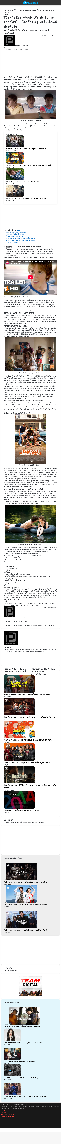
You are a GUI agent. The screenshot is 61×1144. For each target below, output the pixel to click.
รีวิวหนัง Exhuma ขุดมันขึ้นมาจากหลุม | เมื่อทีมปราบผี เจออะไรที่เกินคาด (25, 1096)
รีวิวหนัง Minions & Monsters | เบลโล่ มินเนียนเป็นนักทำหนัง (28, 740)
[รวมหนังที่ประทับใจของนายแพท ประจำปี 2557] (19, 808)
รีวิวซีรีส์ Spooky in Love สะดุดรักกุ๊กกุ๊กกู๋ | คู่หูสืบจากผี (19, 1061)
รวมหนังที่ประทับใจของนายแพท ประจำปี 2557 (22, 810)
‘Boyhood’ (21, 126)
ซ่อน (18, 230)
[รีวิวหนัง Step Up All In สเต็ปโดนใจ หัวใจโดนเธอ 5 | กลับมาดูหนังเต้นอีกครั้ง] (15, 163)
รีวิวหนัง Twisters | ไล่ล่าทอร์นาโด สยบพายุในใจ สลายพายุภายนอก (26, 198)
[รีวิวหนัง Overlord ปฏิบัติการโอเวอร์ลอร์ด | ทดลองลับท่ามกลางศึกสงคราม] (19, 783)
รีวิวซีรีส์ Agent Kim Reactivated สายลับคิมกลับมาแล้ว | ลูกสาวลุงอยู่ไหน (25, 882)
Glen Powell (18, 603)
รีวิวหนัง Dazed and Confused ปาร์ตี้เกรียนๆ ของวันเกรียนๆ (27, 695)
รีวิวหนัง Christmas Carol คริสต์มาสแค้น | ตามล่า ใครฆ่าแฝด (22, 1026)
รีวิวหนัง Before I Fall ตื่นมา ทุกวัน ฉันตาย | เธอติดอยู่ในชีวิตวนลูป (30, 717)
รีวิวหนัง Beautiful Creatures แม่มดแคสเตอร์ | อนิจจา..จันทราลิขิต (26, 149)
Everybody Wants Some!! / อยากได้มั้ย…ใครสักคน (27, 556)
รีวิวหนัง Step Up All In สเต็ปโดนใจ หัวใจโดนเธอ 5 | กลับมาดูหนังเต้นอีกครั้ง (28, 165)
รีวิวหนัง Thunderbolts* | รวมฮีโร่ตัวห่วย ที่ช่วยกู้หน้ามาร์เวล (28, 763)
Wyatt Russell (25, 605)
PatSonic (17, 45)
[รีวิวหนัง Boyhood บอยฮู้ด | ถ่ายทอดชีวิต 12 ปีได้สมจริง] (15, 180)
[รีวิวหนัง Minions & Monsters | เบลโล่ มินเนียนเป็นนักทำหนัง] (19, 737)
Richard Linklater (43, 87)
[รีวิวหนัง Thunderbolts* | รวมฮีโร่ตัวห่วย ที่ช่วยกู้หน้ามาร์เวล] (19, 760)
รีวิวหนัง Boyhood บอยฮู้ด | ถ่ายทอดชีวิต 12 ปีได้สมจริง (22, 182)
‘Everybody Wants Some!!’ (14, 87)
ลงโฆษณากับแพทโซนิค (10, 970)
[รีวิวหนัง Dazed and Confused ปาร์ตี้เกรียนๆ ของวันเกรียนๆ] (19, 692)
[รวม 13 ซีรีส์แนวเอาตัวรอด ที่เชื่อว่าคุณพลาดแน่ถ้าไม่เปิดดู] (12, 1076)
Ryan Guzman (42, 603)
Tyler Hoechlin (14, 605)
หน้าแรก (6, 10)
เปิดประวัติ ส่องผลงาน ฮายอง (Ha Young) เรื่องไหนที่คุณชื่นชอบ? (23, 1043)
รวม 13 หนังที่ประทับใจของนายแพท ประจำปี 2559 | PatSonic (27, 822)
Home (3, 1110)
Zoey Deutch (36, 605)
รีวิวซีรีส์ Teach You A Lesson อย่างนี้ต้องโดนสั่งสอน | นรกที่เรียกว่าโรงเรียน (26, 930)
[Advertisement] (30, 63)
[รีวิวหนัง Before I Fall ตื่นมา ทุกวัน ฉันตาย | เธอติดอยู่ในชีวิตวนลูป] (19, 715)
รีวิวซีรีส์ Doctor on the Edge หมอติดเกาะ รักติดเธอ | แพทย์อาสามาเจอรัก (25, 904)
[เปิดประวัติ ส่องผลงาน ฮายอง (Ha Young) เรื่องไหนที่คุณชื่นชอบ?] (12, 1040)
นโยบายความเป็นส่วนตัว (8, 1114)
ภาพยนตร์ (12, 10)
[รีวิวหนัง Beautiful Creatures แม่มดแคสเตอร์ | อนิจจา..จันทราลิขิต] (15, 147)
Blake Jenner (9, 603)
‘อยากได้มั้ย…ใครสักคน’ (11, 378)
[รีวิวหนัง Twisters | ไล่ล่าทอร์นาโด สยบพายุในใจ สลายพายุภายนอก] (15, 196)
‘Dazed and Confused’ (15, 323)
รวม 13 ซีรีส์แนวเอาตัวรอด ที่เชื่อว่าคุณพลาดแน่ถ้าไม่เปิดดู (21, 1078)
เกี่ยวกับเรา (4, 1112)
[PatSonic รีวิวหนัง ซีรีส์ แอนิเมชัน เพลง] (30, 2)
